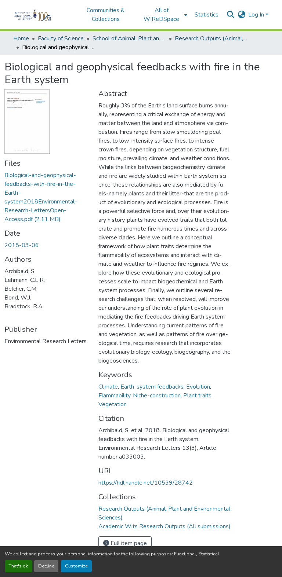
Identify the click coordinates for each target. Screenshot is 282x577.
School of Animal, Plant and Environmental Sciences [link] (129, 38)
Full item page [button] (128, 543)
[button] (42, 14)
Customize (76, 566)
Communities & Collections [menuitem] (106, 14)
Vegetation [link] (112, 404)
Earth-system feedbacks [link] (152, 387)
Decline (46, 566)
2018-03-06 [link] (21, 245)
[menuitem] (163, 14)
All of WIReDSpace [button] (161, 14)
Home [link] (21, 38)
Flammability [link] (114, 396)
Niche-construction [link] (157, 396)
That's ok (18, 566)
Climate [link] (108, 387)
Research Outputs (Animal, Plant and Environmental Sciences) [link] (211, 38)
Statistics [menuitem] (206, 15)
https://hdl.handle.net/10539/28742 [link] (145, 483)
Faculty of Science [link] (61, 38)
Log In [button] (256, 15)
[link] (47, 197)
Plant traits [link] (197, 396)
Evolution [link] (198, 387)
